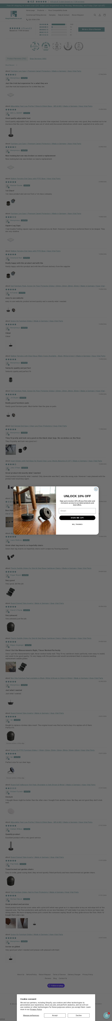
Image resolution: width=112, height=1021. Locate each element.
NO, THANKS (77, 524)
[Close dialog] (96, 489)
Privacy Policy (36, 1009)
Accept (55, 1015)
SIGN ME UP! (77, 518)
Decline (79, 1015)
